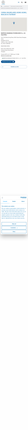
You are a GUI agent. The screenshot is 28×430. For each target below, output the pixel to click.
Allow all (14, 223)
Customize (13, 227)
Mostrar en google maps (6, 55)
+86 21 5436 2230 (9, 42)
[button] (14, 23)
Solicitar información (7, 61)
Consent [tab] (5, 201)
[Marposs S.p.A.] (3, 2)
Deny (14, 231)
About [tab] (22, 201)
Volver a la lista (15, 66)
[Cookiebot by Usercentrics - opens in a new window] (20, 198)
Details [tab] (14, 201)
